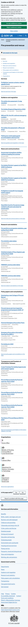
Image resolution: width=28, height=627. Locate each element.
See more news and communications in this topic (13, 218)
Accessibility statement (8, 596)
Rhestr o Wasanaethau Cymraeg (10, 600)
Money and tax (5, 548)
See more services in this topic (8, 91)
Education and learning (8, 537)
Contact (18, 596)
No (24, 492)
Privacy (7, 594)
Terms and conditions (7, 598)
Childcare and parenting (8, 522)
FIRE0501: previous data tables (10, 265)
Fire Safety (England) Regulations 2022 (13, 109)
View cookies (14, 31)
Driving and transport (7, 534)
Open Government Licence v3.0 (10, 610)
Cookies (13, 594)
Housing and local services (9, 545)
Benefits (3, 514)
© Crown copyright (14, 623)
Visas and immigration (7, 554)
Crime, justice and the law (8, 528)
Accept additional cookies (14, 23)
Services (5, 61)
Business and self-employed (9, 520)
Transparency (5, 581)
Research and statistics (8, 68)
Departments (5, 566)
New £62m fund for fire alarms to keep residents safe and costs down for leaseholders (12, 206)
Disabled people (6, 531)
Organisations (6, 76)
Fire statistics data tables (9, 241)
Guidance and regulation (9, 63)
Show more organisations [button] (7, 486)
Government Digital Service (9, 602)
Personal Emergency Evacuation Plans (12, 323)
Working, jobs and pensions (9, 557)
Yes (17, 492)
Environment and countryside (9, 543)
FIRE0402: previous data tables (10, 276)
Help (2, 594)
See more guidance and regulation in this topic (12, 142)
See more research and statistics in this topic (12, 285)
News (3, 569)
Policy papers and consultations (11, 70)
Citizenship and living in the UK (10, 525)
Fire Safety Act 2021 (7, 344)
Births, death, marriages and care (11, 517)
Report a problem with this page (14, 498)
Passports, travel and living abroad (11, 551)
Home (2, 39)
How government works (8, 584)
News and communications (9, 65)
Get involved (4, 587)
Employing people (6, 540)
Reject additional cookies (14, 27)
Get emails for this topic (10, 53)
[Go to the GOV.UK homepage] (7, 35)
